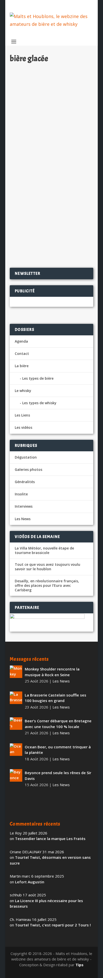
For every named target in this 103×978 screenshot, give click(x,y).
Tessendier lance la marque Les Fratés (50, 838)
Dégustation (26, 457)
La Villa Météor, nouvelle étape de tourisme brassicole (44, 550)
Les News (67, 92)
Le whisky (23, 390)
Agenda (21, 341)
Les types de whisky (39, 402)
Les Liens (22, 415)
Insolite (21, 494)
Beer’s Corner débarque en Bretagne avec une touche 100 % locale (58, 723)
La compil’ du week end (38, 200)
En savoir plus (68, 171)
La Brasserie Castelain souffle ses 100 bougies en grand (55, 697)
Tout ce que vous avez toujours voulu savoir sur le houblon (47, 566)
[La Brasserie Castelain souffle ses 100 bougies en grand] (16, 697)
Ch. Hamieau (29, 92)
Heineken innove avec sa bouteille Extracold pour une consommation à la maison (50, 78)
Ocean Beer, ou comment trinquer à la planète (58, 749)
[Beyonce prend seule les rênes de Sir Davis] (16, 775)
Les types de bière (38, 378)
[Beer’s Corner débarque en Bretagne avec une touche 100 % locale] (16, 723)
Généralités (25, 481)
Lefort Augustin (29, 881)
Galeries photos (28, 469)
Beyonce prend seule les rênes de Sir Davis (58, 775)
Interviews (23, 506)
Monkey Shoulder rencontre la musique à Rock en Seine (52, 671)
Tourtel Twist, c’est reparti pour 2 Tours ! (53, 924)
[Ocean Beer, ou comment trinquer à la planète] (16, 749)
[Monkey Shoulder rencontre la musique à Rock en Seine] (16, 671)
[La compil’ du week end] (51, 188)
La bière (21, 365)
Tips (80, 964)
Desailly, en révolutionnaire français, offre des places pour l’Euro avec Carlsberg (47, 585)
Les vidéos (23, 427)
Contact (22, 353)
